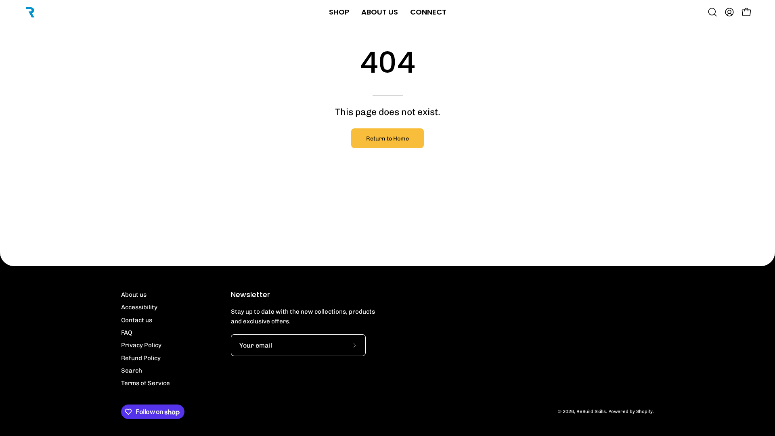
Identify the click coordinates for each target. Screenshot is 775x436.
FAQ (126, 332)
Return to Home (387, 138)
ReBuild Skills (591, 411)
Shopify (644, 411)
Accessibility (139, 307)
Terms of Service (145, 383)
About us (134, 294)
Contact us (136, 320)
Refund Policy (141, 358)
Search (131, 370)
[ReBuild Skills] (30, 12)
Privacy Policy (141, 345)
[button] (712, 12)
